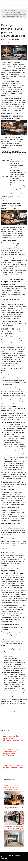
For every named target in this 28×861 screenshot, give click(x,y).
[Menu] (25, 3)
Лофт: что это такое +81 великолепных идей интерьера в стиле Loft (12, 787)
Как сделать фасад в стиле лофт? (13, 808)
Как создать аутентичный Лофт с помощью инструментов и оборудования (12, 753)
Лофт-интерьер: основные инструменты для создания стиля (13, 767)
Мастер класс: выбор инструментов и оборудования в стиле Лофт (13, 738)
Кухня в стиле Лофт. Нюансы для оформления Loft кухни (14, 828)
